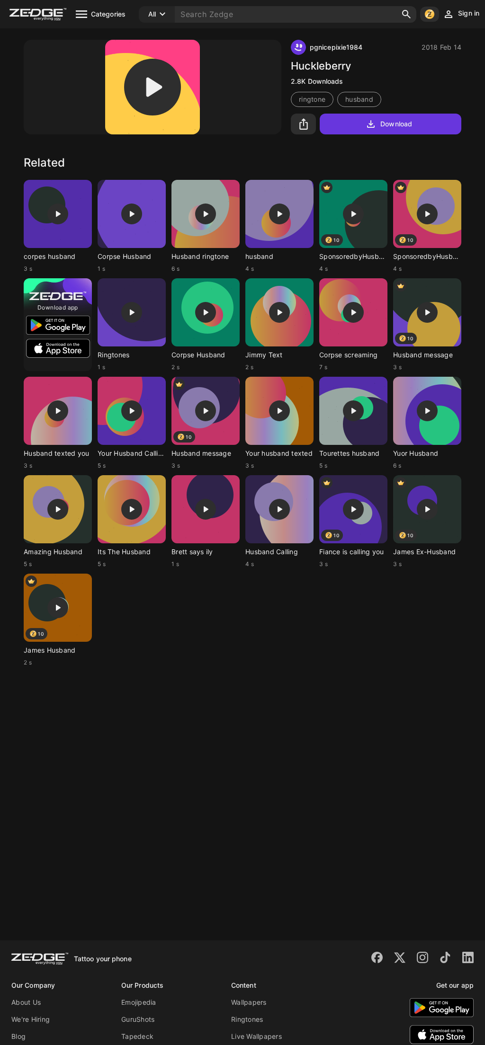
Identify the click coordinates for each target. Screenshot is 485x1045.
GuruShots (137, 1019)
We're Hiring (30, 1019)
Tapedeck (137, 1036)
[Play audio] (152, 87)
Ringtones (247, 1019)
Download (396, 124)
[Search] (406, 14)
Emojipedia (138, 1002)
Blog (18, 1036)
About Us (26, 1002)
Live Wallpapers (256, 1036)
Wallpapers (249, 1002)
